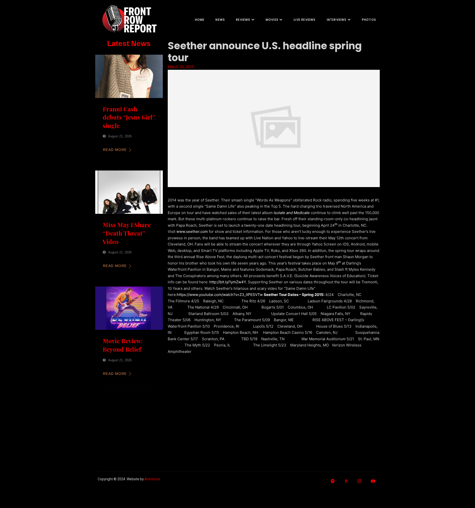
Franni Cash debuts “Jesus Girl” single (129, 117)
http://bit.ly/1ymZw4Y (227, 282)
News (220, 20)
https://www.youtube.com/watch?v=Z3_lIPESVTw (220, 294)
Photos (369, 20)
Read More (115, 150)
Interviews (337, 20)
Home (200, 20)
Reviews (243, 20)
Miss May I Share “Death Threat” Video (127, 233)
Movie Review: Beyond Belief (122, 345)
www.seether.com (192, 231)
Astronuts (152, 479)
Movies (272, 20)
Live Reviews (304, 20)
